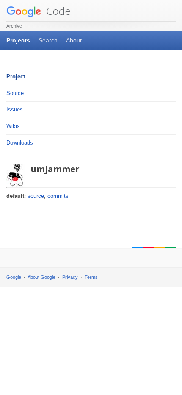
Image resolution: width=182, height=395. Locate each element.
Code (57, 11)
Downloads (19, 142)
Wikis (13, 126)
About (74, 40)
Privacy (70, 277)
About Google (41, 277)
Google (13, 277)
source (36, 196)
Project (15, 76)
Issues (14, 109)
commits (58, 196)
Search (48, 40)
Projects (18, 40)
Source (15, 93)
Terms (91, 277)
